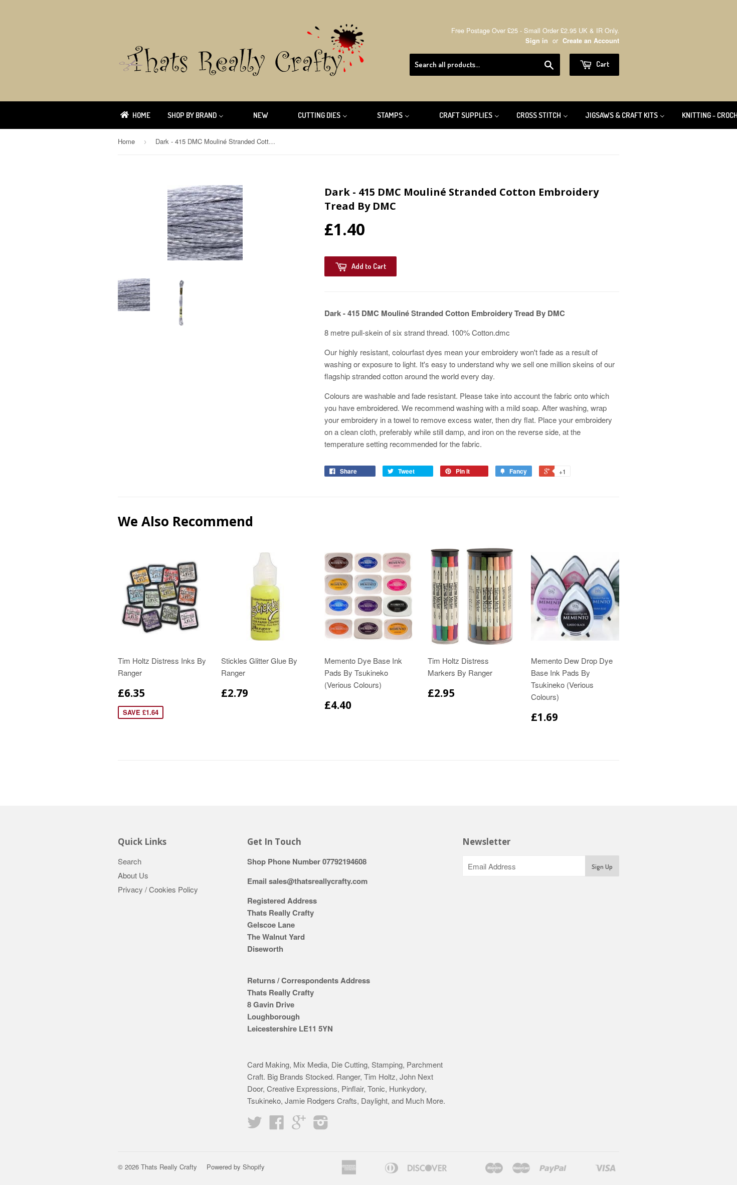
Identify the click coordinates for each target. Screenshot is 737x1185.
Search (129, 861)
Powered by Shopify (236, 1166)
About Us (133, 875)
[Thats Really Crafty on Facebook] (276, 1125)
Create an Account (591, 40)
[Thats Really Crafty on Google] (298, 1125)
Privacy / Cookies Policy (158, 889)
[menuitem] (134, 115)
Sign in (536, 40)
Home (126, 141)
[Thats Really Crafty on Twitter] (254, 1125)
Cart (602, 64)
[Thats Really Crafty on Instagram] (320, 1125)
